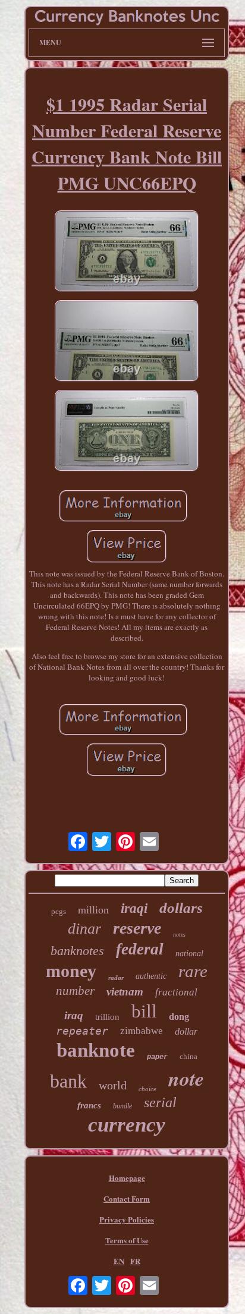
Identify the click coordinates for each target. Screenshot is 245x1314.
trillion (107, 1017)
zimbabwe (141, 1030)
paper (157, 1057)
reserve (137, 928)
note (186, 1078)
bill (144, 1011)
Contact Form (126, 1198)
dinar (84, 928)
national (189, 953)
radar (116, 977)
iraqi (134, 908)
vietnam (124, 991)
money (71, 971)
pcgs (58, 911)
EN (119, 1260)
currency (126, 1124)
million (93, 910)
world (113, 1085)
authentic (151, 976)
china (188, 1056)
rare (193, 971)
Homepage (127, 1177)
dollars (181, 908)
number (75, 991)
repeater (82, 1031)
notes (179, 934)
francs (89, 1105)
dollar (186, 1031)
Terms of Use (127, 1240)
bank (68, 1081)
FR (135, 1260)
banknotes (77, 950)
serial (160, 1102)
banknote (95, 1050)
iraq (73, 1015)
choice (147, 1088)
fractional (176, 992)
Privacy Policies (126, 1219)
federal (140, 949)
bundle (122, 1106)
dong (179, 1017)
